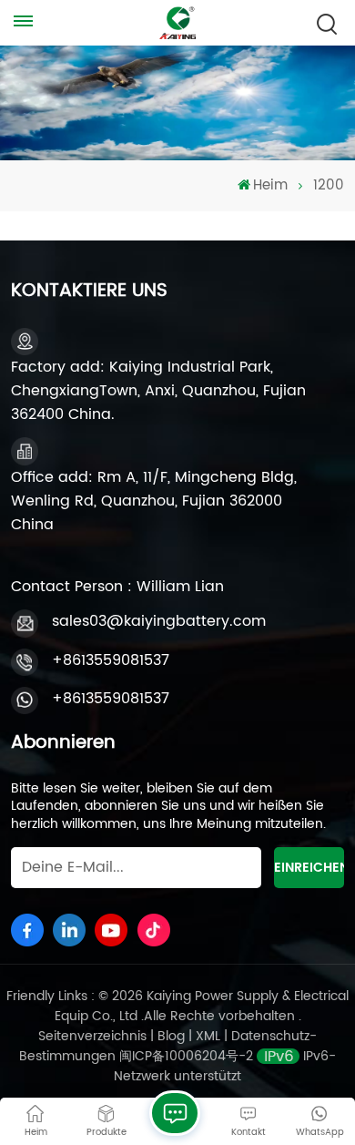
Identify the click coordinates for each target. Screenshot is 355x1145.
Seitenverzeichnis (94, 1036)
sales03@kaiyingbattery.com (159, 621)
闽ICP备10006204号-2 (186, 1056)
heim (270, 186)
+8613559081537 (110, 660)
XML (208, 1036)
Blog (172, 1036)
